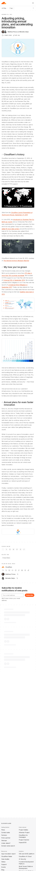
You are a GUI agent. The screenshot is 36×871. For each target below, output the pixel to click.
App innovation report (8, 854)
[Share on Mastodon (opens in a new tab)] (17, 549)
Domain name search (8, 846)
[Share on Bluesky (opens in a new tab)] (13, 549)
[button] (18, 197)
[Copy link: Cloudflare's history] (2, 154)
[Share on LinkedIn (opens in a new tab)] (10, 549)
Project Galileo (23, 830)
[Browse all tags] (33, 8)
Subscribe (29, 595)
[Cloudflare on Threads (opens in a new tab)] (25, 570)
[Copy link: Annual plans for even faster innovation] (2, 402)
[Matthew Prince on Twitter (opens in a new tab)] (17, 574)
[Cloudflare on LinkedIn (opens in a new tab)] (9, 570)
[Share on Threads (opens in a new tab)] (20, 549)
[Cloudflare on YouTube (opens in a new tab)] (12, 570)
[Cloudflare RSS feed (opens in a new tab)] (3, 570)
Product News (6, 557)
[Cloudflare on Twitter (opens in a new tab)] (6, 570)
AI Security (22, 859)
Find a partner (5, 838)
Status (3, 862)
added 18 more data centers (10, 229)
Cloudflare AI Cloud (25, 856)
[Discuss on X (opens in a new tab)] (6, 549)
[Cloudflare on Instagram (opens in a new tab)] (15, 570)
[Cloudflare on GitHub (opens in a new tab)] (19, 570)
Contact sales (5, 832)
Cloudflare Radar (6, 856)
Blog (2, 870)
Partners (4, 835)
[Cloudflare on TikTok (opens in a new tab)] (28, 570)
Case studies (5, 859)
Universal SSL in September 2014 (14, 280)
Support (4, 864)
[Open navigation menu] (33, 3)
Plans (3, 830)
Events (3, 867)
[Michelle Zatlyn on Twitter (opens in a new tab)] (17, 578)
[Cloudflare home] (3, 3)
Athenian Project (24, 832)
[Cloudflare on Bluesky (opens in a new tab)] (22, 570)
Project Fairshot (24, 840)
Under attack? (5, 843)
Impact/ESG (22, 842)
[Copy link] (24, 549)
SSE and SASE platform (26, 854)
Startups (4, 840)
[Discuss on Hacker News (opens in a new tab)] (3, 549)
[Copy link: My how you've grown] (2, 267)
